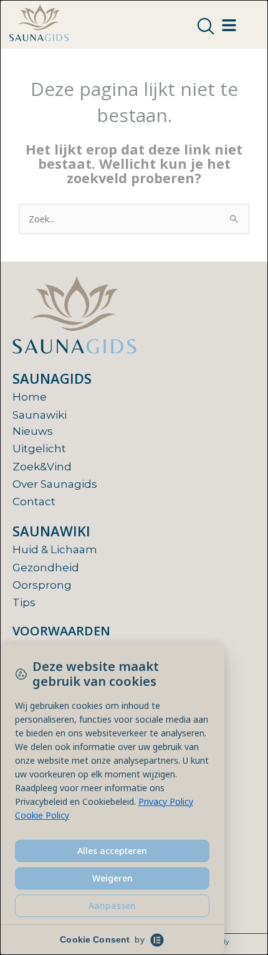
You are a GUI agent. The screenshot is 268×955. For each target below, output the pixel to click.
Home (29, 397)
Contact (33, 501)
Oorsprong (42, 585)
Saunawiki (39, 415)
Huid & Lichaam (54, 549)
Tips (24, 602)
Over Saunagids (54, 484)
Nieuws (32, 431)
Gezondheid (45, 567)
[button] (205, 26)
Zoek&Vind (42, 466)
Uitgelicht (39, 448)
